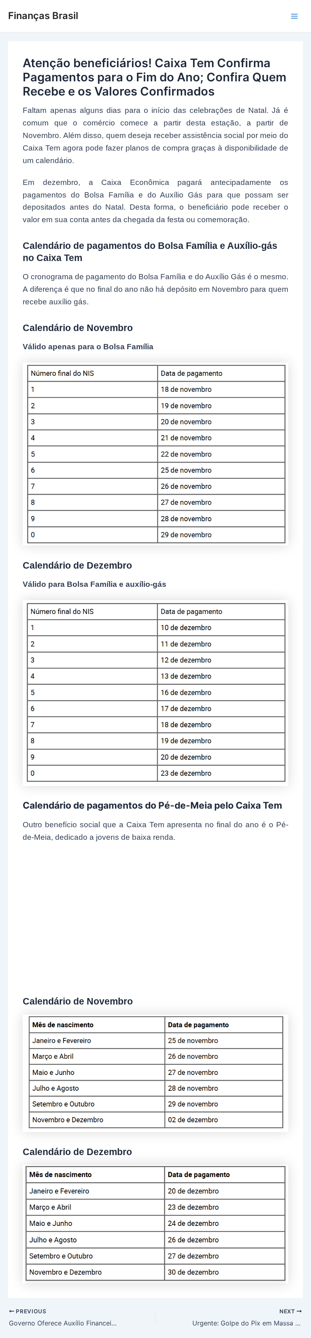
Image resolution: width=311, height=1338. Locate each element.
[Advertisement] (155, 912)
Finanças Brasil (43, 15)
